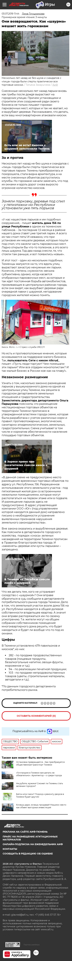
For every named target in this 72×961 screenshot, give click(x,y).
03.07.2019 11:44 (10, 13)
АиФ (55, 84)
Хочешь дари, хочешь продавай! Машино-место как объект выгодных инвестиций (41, 806)
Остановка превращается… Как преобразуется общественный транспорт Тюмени (40, 763)
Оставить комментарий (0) (36, 715)
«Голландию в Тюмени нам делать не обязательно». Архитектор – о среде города (39, 774)
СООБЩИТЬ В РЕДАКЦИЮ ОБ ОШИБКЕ (28, 853)
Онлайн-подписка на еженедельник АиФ (33, 844)
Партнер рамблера (32, 945)
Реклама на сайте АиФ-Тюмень (25, 831)
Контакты (10, 848)
